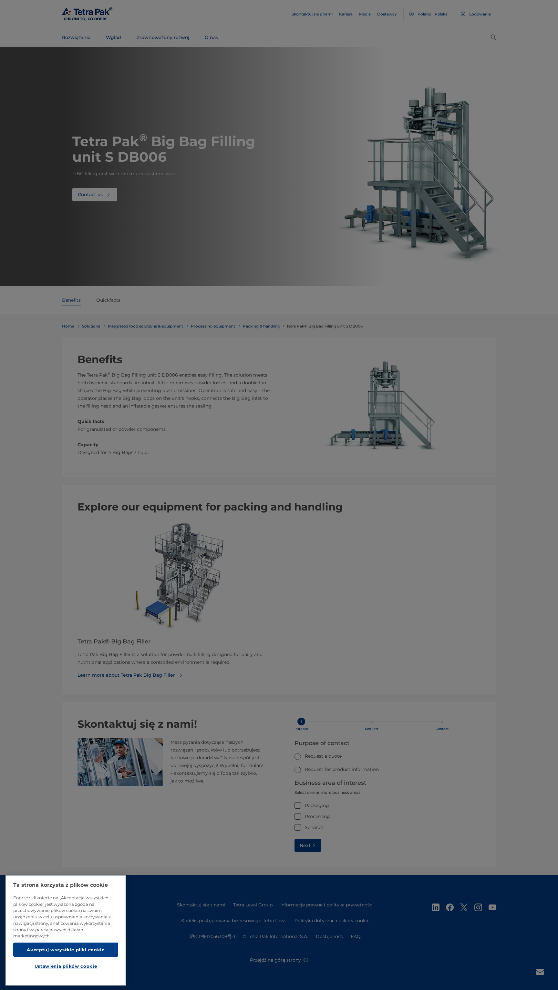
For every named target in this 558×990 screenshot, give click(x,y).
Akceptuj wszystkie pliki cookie (65, 949)
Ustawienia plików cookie (66, 966)
